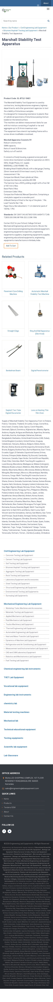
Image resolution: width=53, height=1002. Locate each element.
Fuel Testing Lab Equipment (17, 661)
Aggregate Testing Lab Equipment (20, 572)
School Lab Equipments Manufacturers (24, 868)
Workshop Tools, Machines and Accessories (24, 608)
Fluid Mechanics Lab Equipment (19, 620)
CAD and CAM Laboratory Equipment (21, 652)
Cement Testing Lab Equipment (19, 559)
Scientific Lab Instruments (40, 874)
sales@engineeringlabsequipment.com (22, 788)
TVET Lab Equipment (14, 677)
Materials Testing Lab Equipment (19, 612)
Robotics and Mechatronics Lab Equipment (23, 657)
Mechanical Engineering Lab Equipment (22, 604)
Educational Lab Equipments (34, 870)
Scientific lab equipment (15, 747)
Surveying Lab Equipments (17, 596)
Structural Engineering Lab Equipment (21, 588)
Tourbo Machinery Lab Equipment (19, 624)
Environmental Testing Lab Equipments (22, 592)
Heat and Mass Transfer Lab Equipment (22, 636)
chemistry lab (10, 703)
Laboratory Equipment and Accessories (22, 580)
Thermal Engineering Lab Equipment (21, 628)
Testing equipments (13, 738)
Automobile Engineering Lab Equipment (22, 632)
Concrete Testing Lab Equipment (19, 555)
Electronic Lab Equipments (32, 865)
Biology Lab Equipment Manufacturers (26, 856)
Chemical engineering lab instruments (22, 669)
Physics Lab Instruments (28, 872)
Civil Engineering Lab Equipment (34, 28)
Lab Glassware (11, 755)
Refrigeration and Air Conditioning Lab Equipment (26, 645)
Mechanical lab (11, 721)
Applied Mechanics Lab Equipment (20, 616)
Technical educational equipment (20, 729)
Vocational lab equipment (16, 686)
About (45, 3)
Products (8, 803)
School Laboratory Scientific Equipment (26, 850)
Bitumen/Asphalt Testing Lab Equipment (20, 31)
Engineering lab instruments (17, 695)
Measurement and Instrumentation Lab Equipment (27, 648)
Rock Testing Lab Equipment (17, 575)
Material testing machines (16, 712)
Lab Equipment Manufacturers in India (36, 859)
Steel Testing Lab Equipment (18, 584)
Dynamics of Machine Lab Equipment (21, 640)
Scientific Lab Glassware (22, 874)
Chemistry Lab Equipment (23, 854)
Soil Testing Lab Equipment (17, 563)
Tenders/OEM (9, 807)
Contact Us (8, 816)
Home (4, 28)
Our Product (13, 28)
